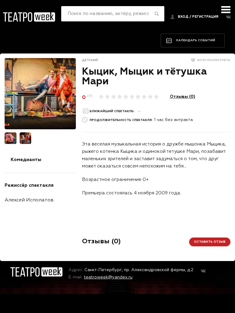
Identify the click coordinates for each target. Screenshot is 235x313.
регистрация (205, 16)
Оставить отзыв (210, 241)
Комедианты (26, 159)
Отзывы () (182, 96)
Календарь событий (195, 40)
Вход (183, 16)
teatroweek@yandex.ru (108, 277)
